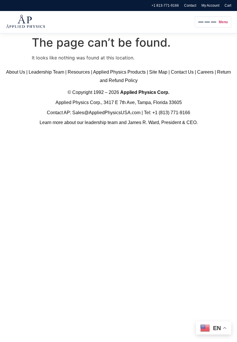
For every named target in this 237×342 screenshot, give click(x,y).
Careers (205, 72)
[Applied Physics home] (99, 22)
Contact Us (182, 72)
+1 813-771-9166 (165, 5)
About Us (15, 72)
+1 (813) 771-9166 (171, 112)
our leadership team (97, 122)
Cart (228, 5)
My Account (210, 5)
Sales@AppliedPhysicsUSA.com (106, 112)
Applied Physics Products (119, 72)
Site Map (158, 72)
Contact (190, 5)
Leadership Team (46, 72)
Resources (79, 72)
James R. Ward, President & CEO (162, 122)
